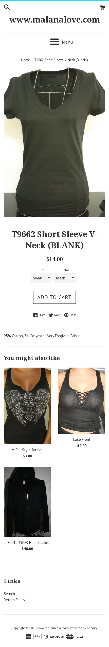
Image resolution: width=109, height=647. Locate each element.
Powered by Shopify (83, 628)
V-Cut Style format (27, 449)
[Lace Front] (81, 401)
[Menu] (54, 42)
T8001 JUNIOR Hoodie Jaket (27, 542)
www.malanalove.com (54, 20)
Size (42, 270)
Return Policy (14, 599)
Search (9, 593)
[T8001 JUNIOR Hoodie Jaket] (27, 502)
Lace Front (81, 439)
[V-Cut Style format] (27, 406)
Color (65, 270)
